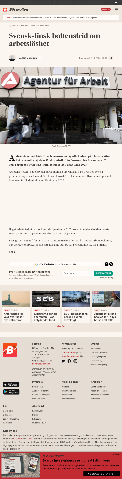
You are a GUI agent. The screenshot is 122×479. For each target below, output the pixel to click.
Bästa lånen (8, 410)
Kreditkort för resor (99, 390)
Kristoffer (17, 438)
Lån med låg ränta (11, 418)
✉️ (40, 58)
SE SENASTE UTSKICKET (101, 473)
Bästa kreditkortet (98, 386)
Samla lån (7, 422)
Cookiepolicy (96, 360)
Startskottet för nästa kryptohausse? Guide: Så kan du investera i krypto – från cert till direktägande (51, 17)
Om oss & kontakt (99, 352)
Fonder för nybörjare (41, 394)
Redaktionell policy (99, 364)
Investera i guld (39, 422)
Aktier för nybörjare (40, 390)
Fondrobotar (67, 394)
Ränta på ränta (38, 398)
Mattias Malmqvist (27, 58)
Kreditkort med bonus (100, 394)
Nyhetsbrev (96, 348)
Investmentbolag (69, 390)
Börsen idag (37, 386)
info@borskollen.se (41, 363)
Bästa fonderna (68, 398)
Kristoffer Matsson (70, 356)
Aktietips (65, 386)
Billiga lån (7, 414)
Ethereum (36, 418)
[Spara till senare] (110, 58)
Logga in (106, 9)
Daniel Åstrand (69, 352)
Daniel (29, 438)
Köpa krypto (37, 410)
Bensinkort (95, 398)
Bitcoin (35, 414)
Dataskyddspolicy (106, 277)
